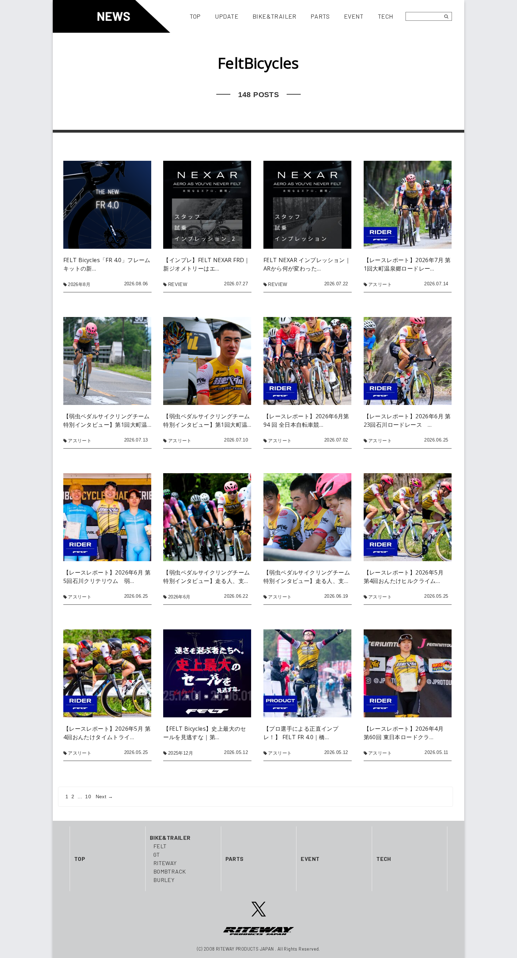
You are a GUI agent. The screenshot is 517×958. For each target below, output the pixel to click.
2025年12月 (180, 753)
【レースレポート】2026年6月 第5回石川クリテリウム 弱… (107, 577)
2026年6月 (179, 596)
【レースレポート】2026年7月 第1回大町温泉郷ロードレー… (407, 264)
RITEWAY (165, 862)
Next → (104, 796)
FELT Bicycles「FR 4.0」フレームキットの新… (107, 264)
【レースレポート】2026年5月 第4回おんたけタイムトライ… (107, 733)
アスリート (380, 284)
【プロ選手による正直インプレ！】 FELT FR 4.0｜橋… (300, 733)
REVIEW (177, 284)
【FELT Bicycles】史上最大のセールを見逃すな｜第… (204, 733)
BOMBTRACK (169, 871)
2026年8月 (79, 284)
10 (88, 796)
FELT (160, 846)
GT (156, 854)
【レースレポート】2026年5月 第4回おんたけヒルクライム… (406, 577)
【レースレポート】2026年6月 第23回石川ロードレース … (407, 420)
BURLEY (163, 879)
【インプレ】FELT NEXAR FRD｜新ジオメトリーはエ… (206, 264)
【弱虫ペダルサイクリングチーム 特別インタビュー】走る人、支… (206, 577)
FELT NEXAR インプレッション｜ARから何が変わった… (307, 264)
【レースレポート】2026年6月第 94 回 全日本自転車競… (306, 420)
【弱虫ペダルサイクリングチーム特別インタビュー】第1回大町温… (107, 420)
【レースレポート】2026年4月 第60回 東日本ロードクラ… (406, 733)
